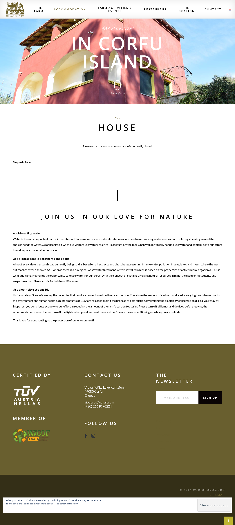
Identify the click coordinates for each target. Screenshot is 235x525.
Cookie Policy (163, 441)
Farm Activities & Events (115, 9)
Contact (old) (163, 421)
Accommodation (70, 9)
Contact (213, 9)
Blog (158, 428)
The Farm (39, 9)
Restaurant (155, 9)
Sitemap (160, 448)
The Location (186, 9)
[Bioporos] (15, 9)
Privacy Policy (164, 434)
